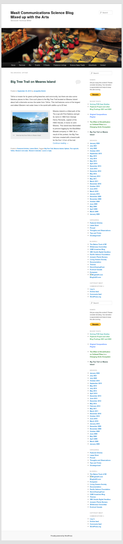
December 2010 (95, 184)
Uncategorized (95, 235)
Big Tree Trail (48, 148)
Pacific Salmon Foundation (100, 254)
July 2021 (93, 146)
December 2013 (95, 166)
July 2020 (93, 148)
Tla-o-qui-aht (74, 148)
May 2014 (93, 161)
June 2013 (93, 168)
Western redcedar (35, 151)
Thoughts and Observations (100, 230)
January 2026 (95, 143)
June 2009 (93, 204)
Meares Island (59, 148)
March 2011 (94, 181)
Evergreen (93, 272)
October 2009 (95, 201)
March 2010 (94, 191)
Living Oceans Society (98, 259)
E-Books (47, 65)
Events (37, 65)
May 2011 (93, 179)
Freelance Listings (60, 65)
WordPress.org (95, 297)
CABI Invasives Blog (97, 249)
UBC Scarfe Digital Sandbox (100, 252)
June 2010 (93, 189)
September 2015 (96, 153)
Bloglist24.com (95, 479)
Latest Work (34, 148)
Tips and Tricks (95, 233)
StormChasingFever (97, 267)
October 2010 (95, 186)
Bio (30, 65)
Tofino (13, 151)
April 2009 (93, 209)
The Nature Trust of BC (98, 244)
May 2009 (93, 206)
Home (13, 65)
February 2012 (95, 176)
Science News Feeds (77, 65)
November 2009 (95, 199)
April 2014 (93, 163)
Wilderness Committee (98, 247)
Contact (103, 65)
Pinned (92, 228)
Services (22, 65)
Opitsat (66, 148)
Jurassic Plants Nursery (99, 257)
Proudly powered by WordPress (61, 536)
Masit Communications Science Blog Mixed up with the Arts (42, 14)
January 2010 (95, 194)
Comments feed (95, 294)
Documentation (95, 262)
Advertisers (93, 65)
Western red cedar (21, 151)
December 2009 (95, 196)
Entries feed (94, 291)
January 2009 (95, 214)
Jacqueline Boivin (40, 91)
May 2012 (93, 174)
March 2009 (94, 211)
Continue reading (60, 143)
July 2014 (93, 158)
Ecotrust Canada (96, 269)
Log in (92, 289)
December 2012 (95, 171)
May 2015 (93, 156)
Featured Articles (23, 148)
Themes (93, 264)
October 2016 (95, 151)
